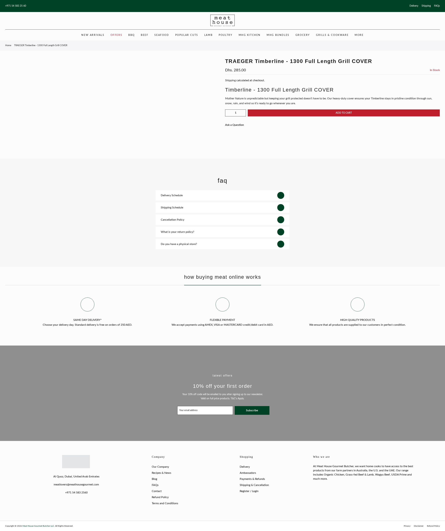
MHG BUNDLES (278, 35)
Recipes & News (161, 472)
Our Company (160, 466)
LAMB (208, 35)
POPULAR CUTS (186, 35)
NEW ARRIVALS (92, 35)
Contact (157, 491)
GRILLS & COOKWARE (332, 35)
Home (8, 45)
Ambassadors (248, 472)
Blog (154, 479)
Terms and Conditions (165, 503)
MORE (359, 35)
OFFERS (116, 35)
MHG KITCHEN (250, 35)
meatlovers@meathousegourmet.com (76, 484)
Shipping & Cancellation (254, 485)
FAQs (437, 6)
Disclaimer (418, 526)
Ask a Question (234, 125)
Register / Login (249, 491)
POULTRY (225, 35)
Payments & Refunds (252, 479)
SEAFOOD (161, 35)
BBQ (131, 35)
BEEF (144, 35)
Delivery (414, 6)
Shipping (426, 6)
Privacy (407, 526)
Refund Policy (160, 497)
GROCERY (303, 35)
